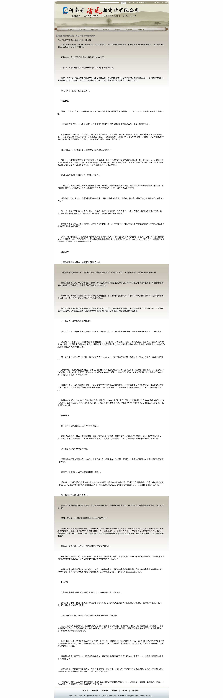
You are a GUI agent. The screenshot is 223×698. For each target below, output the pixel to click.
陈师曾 (99, 370)
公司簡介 (82, 29)
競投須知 (105, 690)
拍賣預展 (106, 29)
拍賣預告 (94, 29)
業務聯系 (141, 29)
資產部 (117, 29)
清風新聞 (129, 29)
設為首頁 (156, 2)
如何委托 (95, 690)
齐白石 (92, 370)
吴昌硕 (63, 214)
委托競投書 (135, 690)
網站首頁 (71, 29)
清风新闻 (70, 36)
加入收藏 (164, 2)
